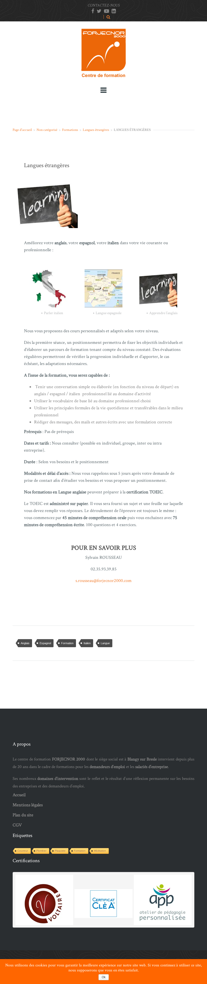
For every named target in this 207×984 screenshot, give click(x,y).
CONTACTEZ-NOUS (104, 5)
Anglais (25, 643)
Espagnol (45, 643)
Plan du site (23, 815)
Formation (67, 643)
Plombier (41, 850)
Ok (104, 977)
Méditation (100, 850)
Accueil (19, 795)
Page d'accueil (22, 129)
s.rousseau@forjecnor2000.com (103, 581)
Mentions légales (28, 805)
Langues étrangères (96, 129)
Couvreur (22, 850)
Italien (87, 643)
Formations (70, 129)
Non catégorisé (47, 129)
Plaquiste (60, 850)
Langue (105, 643)
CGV (17, 825)
